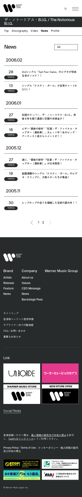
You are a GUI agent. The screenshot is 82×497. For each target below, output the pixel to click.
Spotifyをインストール (21, 438)
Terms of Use (28, 448)
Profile (55, 31)
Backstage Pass (32, 299)
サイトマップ (11, 313)
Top (6, 31)
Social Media (12, 410)
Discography (20, 31)
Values (26, 283)
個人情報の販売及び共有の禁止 (48, 435)
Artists (7, 277)
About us (27, 277)
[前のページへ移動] (32, 222)
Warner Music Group (61, 271)
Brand (8, 271)
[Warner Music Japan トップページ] (12, 8)
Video (34, 31)
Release (8, 283)
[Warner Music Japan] (12, 258)
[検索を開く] (66, 9)
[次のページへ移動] (50, 222)
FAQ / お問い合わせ (14, 330)
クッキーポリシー (48, 448)
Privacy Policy (11, 448)
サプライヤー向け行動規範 (18, 325)
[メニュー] (75, 9)
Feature (8, 288)
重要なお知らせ (12, 336)
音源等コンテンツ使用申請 (18, 319)
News (44, 31)
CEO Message (31, 288)
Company (29, 271)
